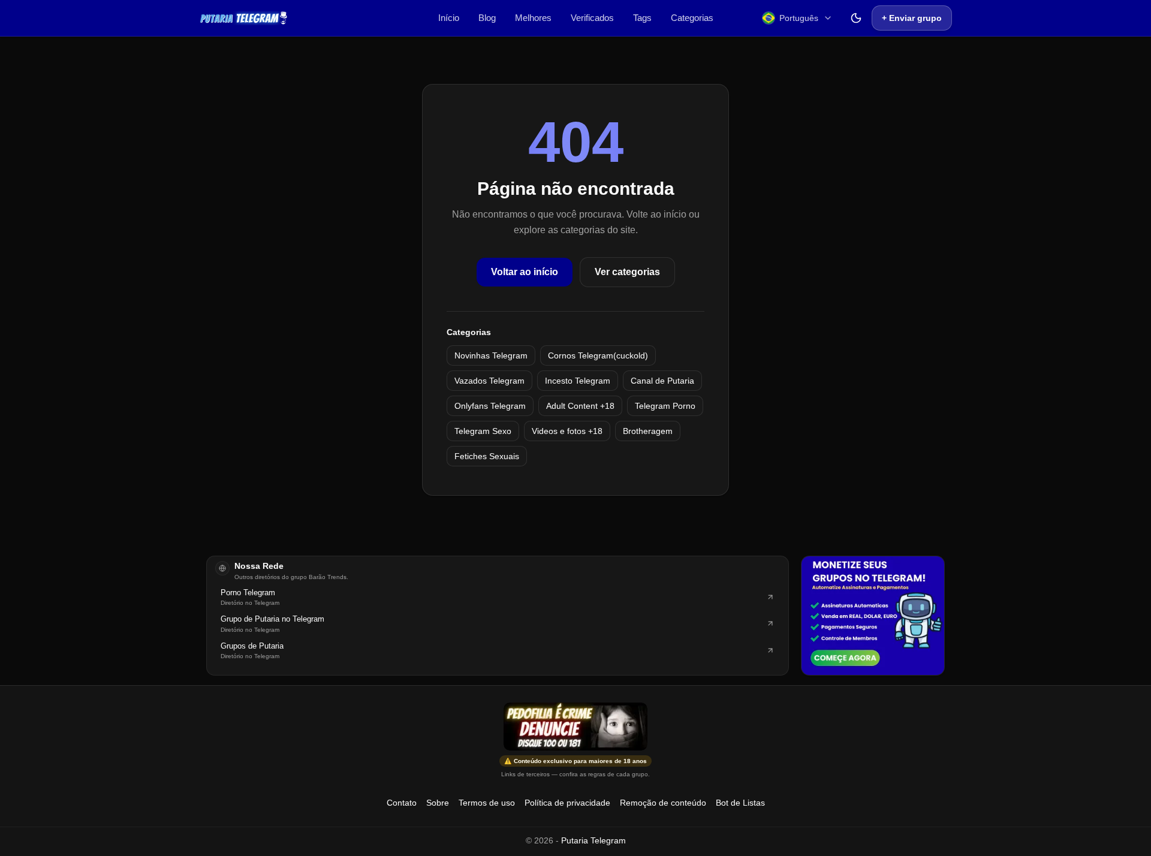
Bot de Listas (740, 802)
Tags (642, 18)
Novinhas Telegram (491, 355)
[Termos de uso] (575, 726)
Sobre (437, 802)
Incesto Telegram (577, 380)
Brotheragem (648, 431)
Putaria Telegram (593, 840)
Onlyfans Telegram (490, 406)
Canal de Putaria (662, 380)
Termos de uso (487, 802)
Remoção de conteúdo (663, 802)
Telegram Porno (665, 406)
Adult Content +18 (580, 406)
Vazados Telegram (489, 380)
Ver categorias (627, 272)
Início (448, 18)
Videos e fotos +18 (567, 431)
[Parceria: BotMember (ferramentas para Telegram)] (873, 615)
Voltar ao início (524, 272)
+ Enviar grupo (912, 18)
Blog (487, 18)
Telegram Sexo (482, 431)
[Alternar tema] (856, 18)
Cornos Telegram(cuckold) (598, 355)
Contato (402, 802)
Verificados (592, 18)
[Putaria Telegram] (243, 18)
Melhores (533, 18)
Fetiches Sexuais (486, 456)
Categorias (692, 18)
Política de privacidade (567, 802)
